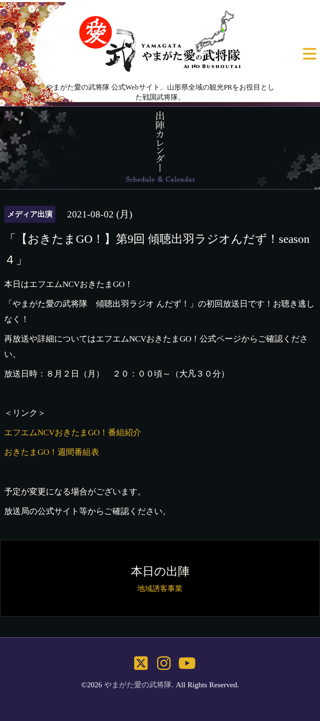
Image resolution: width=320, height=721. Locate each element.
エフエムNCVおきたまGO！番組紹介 (72, 432)
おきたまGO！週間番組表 (51, 452)
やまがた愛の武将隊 (138, 685)
